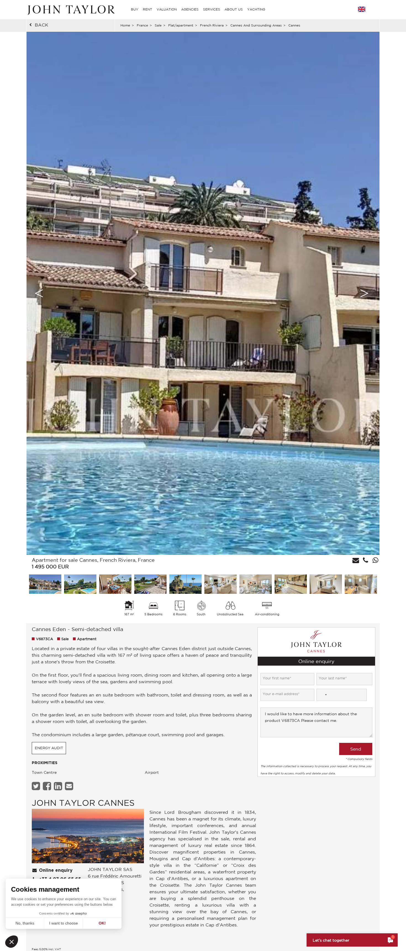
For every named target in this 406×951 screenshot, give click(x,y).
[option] (203, 293)
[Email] (70, 786)
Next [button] (364, 293)
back (41, 24)
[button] (11, 941)
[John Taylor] (70, 9)
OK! (102, 923)
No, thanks (24, 923)
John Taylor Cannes (83, 802)
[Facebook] (47, 786)
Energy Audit (49, 748)
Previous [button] (39, 293)
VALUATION (167, 9)
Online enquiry (55, 870)
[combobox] (322, 695)
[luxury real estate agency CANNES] (88, 837)
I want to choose (63, 923)
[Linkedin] (59, 786)
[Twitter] (36, 786)
